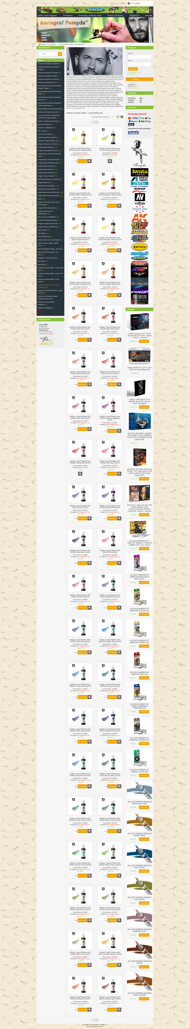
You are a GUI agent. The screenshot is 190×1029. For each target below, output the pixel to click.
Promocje (41, 314)
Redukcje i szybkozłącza (45, 128)
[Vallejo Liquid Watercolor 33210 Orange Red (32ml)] (109, 270)
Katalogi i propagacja (45, 308)
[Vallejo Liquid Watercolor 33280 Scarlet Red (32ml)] (80, 448)
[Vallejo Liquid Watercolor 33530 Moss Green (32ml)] (109, 806)
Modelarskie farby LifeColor (47, 189)
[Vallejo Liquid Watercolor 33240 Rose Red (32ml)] (80, 359)
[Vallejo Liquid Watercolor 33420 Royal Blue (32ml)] (80, 627)
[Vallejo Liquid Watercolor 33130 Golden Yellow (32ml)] (80, 181)
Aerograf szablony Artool (46, 176)
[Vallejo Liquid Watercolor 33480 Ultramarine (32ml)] (80, 761)
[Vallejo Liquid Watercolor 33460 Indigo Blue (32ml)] (80, 716)
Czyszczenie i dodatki (45, 134)
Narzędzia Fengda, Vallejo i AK (48, 141)
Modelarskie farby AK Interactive (48, 192)
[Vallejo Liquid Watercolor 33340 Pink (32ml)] (109, 538)
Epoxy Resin (42, 264)
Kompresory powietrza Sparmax (48, 79)
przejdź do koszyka (133, 88)
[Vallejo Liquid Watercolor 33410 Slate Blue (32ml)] (109, 582)
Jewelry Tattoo (42, 230)
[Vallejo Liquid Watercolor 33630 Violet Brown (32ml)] (109, 984)
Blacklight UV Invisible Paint (47, 258)
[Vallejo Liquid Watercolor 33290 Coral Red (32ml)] (109, 448)
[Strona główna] (95, 24)
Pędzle (40, 199)
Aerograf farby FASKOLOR (46, 166)
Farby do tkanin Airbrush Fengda (48, 240)
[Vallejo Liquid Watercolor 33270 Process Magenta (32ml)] (109, 404)
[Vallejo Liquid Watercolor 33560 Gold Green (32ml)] (80, 895)
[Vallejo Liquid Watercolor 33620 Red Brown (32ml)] (80, 984)
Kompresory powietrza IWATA (47, 76)
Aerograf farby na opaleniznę (47, 227)
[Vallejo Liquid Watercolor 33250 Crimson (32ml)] (109, 359)
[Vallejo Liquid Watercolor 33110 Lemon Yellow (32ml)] (80, 136)
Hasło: (130, 61)
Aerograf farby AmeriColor (46, 173)
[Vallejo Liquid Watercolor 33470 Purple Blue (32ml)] (109, 716)
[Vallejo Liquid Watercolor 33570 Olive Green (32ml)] (109, 895)
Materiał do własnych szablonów (48, 179)
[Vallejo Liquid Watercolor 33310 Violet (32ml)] (80, 493)
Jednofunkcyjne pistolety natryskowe (50, 109)
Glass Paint (41, 261)
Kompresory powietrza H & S (47, 82)
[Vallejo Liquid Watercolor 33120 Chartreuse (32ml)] (109, 136)
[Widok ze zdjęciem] (117, 117)
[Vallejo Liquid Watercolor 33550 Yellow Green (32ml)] (109, 850)
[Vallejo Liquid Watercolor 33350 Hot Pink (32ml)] (80, 582)
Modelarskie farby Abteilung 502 (48, 196)
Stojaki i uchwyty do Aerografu (48, 121)
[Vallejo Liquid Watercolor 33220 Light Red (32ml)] (80, 314)
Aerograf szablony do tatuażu (47, 220)
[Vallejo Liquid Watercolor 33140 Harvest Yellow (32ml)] (109, 181)
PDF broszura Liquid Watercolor (75, 108)
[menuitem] (47, 15)
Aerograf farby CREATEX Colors (48, 150)
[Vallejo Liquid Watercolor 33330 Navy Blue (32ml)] (80, 538)
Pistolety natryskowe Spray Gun (48, 112)
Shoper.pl (100, 1026)
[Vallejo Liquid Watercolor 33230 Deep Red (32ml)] (109, 314)
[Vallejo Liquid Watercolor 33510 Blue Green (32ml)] (109, 761)
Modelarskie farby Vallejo (46, 186)
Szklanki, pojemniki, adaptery (47, 137)
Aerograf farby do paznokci (47, 208)
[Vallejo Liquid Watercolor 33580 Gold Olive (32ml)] (80, 940)
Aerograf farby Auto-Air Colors (48, 144)
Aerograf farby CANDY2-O (46, 147)
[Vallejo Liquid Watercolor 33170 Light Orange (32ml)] (80, 270)
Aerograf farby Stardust (45, 169)
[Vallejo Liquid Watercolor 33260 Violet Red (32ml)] (80, 404)
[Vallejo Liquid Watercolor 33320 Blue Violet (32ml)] (109, 493)
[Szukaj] (60, 54)
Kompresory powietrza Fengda (48, 73)
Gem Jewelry (42, 233)
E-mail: (130, 53)
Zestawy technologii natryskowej (48, 64)
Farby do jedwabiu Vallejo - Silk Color (50, 249)
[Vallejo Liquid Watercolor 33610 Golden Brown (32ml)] (109, 940)
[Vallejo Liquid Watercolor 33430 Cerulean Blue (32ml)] (109, 627)
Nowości (40, 311)
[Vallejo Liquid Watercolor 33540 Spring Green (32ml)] (80, 850)
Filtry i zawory (42, 131)
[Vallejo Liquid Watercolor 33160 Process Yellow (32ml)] (109, 225)
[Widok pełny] (121, 117)
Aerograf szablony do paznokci (48, 223)
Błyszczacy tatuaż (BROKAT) (47, 217)
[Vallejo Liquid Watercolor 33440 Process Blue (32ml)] (80, 672)
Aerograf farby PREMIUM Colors (48, 163)
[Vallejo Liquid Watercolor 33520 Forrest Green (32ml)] (80, 806)
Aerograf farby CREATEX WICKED (48, 159)
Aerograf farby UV (43, 182)
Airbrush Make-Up (44, 236)
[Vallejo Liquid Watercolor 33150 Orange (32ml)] (80, 225)
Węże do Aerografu (44, 124)
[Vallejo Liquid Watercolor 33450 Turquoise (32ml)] (109, 672)
